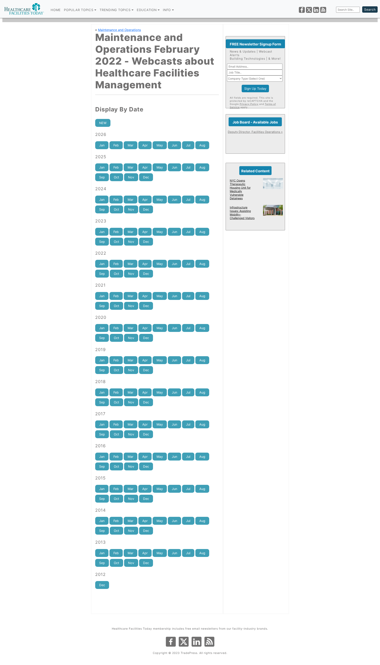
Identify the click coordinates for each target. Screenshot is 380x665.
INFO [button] (167, 10)
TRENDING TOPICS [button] (116, 10)
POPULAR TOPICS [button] (79, 10)
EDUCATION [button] (147, 10)
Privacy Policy (249, 104)
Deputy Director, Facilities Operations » (255, 132)
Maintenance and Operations (119, 30)
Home (56, 10)
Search (370, 9)
